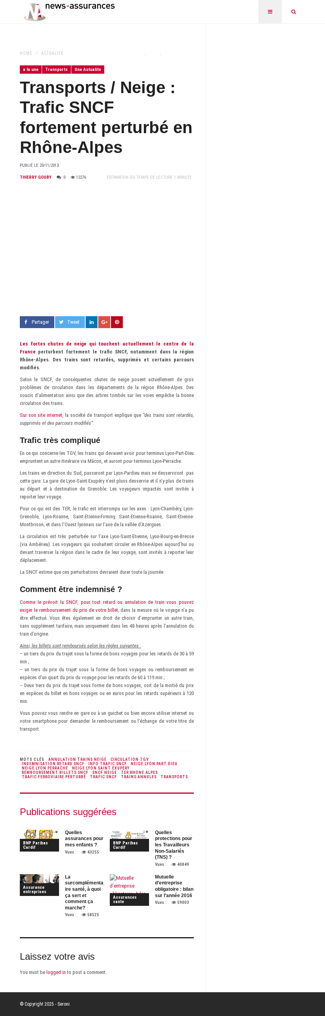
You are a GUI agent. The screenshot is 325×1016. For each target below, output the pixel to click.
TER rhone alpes (139, 772)
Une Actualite (88, 69)
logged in (56, 972)
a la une (30, 69)
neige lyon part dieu (154, 764)
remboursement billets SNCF (55, 772)
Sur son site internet (41, 415)
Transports (56, 69)
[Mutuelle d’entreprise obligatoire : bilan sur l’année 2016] (129, 890)
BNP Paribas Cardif (35, 845)
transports (174, 777)
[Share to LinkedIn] (92, 322)
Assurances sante (125, 899)
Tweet (73, 322)
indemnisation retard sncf (53, 764)
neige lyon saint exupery (101, 768)
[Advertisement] (107, 248)
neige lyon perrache (45, 768)
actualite (52, 53)
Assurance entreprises (34, 889)
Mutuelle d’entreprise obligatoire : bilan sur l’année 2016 (174, 886)
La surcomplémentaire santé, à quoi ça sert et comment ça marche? (84, 892)
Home (26, 53)
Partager (40, 322)
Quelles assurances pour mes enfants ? (84, 839)
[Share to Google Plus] (104, 322)
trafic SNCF (103, 777)
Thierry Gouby (36, 177)
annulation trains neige (77, 759)
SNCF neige (104, 772)
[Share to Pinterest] (117, 322)
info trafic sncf (107, 764)
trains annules (139, 777)
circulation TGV (130, 759)
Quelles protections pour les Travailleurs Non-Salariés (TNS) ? (173, 845)
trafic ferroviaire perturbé (54, 777)
